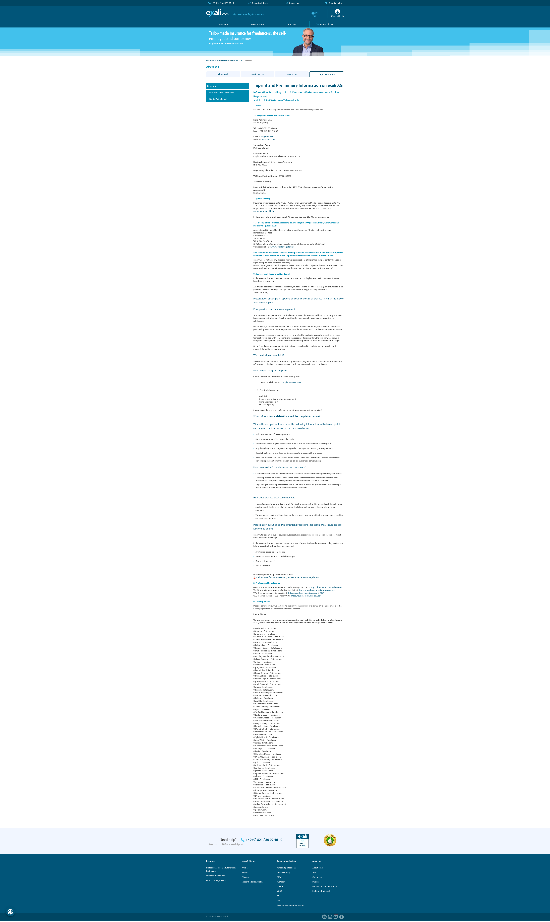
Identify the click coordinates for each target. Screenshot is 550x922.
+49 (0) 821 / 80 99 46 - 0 (223, 3)
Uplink (280, 886)
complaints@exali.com (291, 382)
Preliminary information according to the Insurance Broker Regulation (287, 577)
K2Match (281, 881)
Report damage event (216, 880)
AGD (279, 895)
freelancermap (283, 872)
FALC (279, 900)
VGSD (279, 891)
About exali (225, 60)
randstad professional (286, 867)
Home (208, 60)
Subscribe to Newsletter (252, 881)
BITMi (279, 877)
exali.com (217, 13)
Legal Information (238, 60)
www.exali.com (269, 139)
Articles (245, 867)
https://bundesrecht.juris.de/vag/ (306, 595)
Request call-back (260, 3)
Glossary (245, 877)
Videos (245, 872)
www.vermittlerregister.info (282, 246)
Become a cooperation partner (291, 905)
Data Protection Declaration (324, 886)
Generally (216, 60)
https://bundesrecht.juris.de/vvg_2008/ (306, 592)
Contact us (294, 3)
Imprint (315, 881)
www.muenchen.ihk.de (263, 211)
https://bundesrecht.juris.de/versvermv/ (317, 590)
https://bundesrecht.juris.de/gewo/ (326, 587)
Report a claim (335, 3)
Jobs (314, 872)
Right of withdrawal (321, 891)
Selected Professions (215, 875)
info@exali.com (267, 136)
